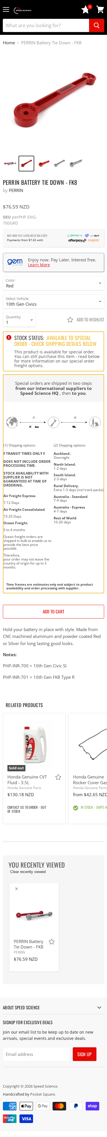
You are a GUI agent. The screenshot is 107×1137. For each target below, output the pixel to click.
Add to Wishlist (90, 319)
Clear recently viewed (28, 872)
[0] (85, 12)
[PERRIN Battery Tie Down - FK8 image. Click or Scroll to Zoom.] (53, 101)
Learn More (39, 264)
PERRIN (16, 190)
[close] (16, 889)
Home (9, 42)
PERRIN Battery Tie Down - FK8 (28, 944)
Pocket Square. (43, 1094)
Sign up (84, 1054)
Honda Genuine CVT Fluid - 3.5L (27, 779)
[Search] (96, 25)
